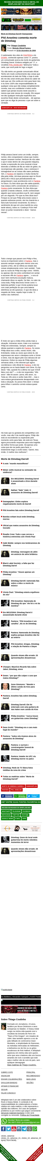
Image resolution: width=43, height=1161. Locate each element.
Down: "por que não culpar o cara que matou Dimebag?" (20, 677)
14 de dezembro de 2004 (26, 50)
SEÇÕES (30, 1083)
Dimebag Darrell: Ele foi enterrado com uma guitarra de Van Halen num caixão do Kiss (25, 707)
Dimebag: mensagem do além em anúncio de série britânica (24, 553)
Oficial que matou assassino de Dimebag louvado (21, 526)
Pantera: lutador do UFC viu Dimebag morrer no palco (23, 757)
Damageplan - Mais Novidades (14, 108)
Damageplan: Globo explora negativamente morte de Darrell (17, 502)
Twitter (16, 815)
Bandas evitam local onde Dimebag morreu (18, 518)
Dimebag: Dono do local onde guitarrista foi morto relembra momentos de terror (24, 839)
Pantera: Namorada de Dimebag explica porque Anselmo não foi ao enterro (25, 635)
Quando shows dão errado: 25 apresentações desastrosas (24, 656)
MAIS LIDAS (31, 1079)
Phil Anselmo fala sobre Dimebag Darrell (21, 510)
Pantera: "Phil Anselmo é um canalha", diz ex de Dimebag (24, 622)
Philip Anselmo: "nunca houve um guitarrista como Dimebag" (24, 717)
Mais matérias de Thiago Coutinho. (21, 1065)
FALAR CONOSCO (8, 1093)
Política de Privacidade (29, 1115)
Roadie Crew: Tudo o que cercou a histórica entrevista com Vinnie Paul (19, 535)
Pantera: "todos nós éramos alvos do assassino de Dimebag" (19, 737)
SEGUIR (4, 1089)
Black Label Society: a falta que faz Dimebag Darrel (18, 564)
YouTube (24, 815)
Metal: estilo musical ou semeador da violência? (19, 471)
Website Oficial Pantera (21, 48)
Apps (24, 818)
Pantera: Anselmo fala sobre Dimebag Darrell (20, 697)
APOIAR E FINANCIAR (10, 1086)
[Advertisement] (18, 237)
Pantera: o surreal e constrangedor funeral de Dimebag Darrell (22, 747)
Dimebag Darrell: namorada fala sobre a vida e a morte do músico (25, 583)
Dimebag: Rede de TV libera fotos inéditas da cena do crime (18, 769)
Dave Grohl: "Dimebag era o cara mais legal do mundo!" (20, 728)
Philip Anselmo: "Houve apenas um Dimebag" (19, 573)
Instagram (6, 815)
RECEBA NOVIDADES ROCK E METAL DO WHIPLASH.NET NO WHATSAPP (21, 3)
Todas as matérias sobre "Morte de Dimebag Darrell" (18, 777)
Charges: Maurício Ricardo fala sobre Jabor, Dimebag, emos (19, 668)
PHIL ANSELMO (16, 65)
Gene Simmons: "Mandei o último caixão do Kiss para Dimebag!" (23, 686)
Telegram (16, 811)
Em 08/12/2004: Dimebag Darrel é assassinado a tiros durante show (25, 481)
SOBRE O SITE (7, 1072)
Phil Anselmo (16, 790)
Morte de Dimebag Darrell (11, 34)
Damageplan (27, 34)
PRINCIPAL (30, 1072)
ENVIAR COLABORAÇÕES (11, 1079)
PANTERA (27, 55)
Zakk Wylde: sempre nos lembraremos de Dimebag (21, 544)
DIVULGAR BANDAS (9, 1083)
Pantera (10, 174)
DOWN (4, 58)
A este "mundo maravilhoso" (16, 463)
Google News (7, 818)
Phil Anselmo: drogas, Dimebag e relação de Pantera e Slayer (25, 645)
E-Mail (17, 818)
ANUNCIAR (5, 1076)
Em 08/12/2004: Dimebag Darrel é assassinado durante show (17, 613)
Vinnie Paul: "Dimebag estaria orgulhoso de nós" (21, 593)
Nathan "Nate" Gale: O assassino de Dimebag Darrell (24, 491)
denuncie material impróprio (12, 1113)
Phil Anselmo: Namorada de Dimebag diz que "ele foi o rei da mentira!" (25, 603)
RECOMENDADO (33, 1076)
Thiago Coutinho (18, 46)
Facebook (26, 811)
